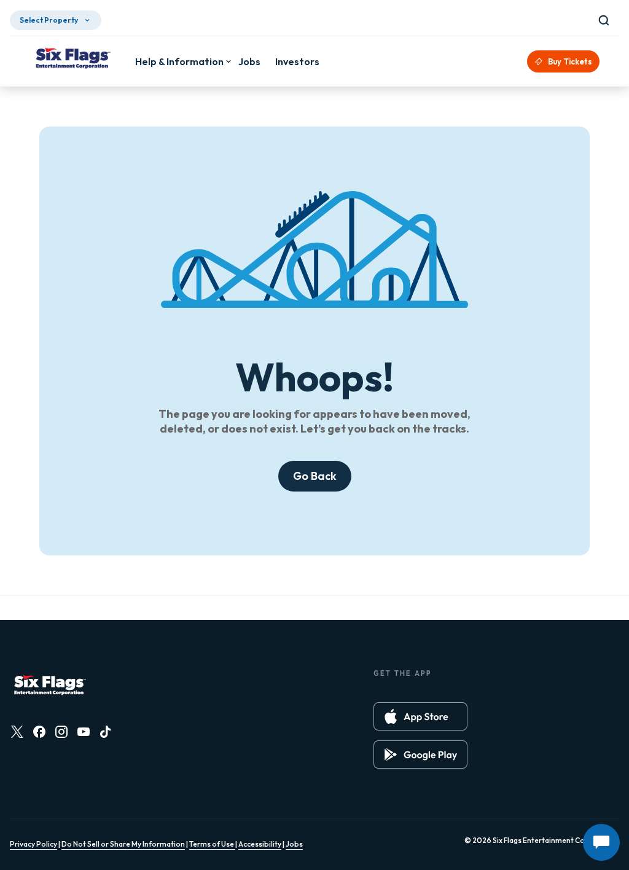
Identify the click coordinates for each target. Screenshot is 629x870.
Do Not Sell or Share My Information (123, 843)
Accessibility (259, 843)
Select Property (49, 20)
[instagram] (61, 731)
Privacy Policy (33, 843)
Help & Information (179, 61)
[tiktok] (105, 731)
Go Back (315, 476)
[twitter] (17, 731)
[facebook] (39, 731)
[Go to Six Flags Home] (72, 59)
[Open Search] (606, 20)
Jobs (294, 843)
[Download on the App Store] (420, 716)
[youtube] (83, 731)
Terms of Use (212, 843)
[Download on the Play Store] (420, 754)
